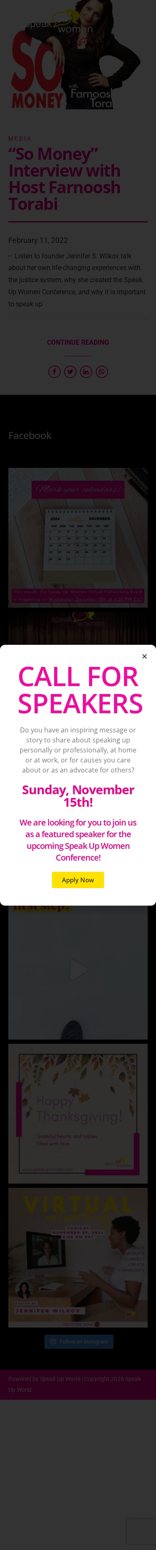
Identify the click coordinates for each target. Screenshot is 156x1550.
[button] (144, 656)
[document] (78, 775)
